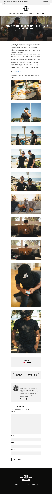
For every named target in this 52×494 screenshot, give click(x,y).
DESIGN (42, 13)
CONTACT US (16, 1)
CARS (14, 13)
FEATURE (28, 30)
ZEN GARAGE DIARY (42, 30)
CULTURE (26, 13)
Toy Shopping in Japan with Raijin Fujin (33, 375)
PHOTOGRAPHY (32, 13)
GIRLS (10, 13)
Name (12, 435)
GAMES (34, 30)
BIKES (17, 13)
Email (13, 442)
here (22, 70)
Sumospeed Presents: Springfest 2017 (18, 375)
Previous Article (19, 373)
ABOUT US (9, 1)
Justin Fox (10, 30)
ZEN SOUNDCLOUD (23, 1)
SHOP (4, 3)
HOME (4, 1)
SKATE (21, 13)
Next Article (34, 373)
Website (13, 449)
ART (38, 13)
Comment (13, 411)
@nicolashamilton (17, 71)
